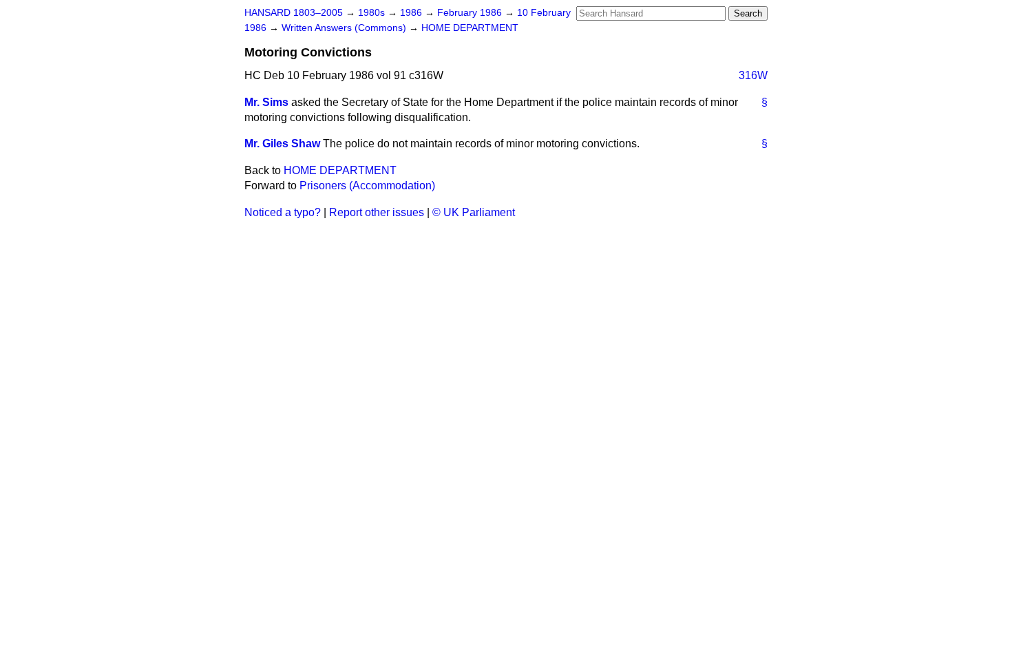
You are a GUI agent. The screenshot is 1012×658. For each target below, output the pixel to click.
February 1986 (471, 13)
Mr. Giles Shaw (282, 143)
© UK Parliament (473, 212)
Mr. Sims (266, 102)
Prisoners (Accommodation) (367, 185)
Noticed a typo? (282, 212)
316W (753, 75)
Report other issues (376, 212)
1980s (373, 13)
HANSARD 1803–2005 (293, 13)
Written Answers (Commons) (345, 28)
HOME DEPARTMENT (469, 28)
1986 (412, 13)
